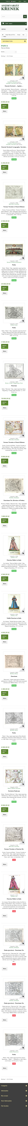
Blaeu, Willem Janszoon (14, 788)
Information (7, 41)
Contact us (8, 1)
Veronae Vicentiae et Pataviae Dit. (14, 849)
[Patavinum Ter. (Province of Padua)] (14, 485)
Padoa (14, 327)
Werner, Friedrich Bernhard (14, 262)
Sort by (2, 51)
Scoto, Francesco (14, 1052)
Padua (14, 265)
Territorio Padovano (14, 791)
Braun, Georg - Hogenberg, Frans (14, 383)
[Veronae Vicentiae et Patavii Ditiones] (14, 192)
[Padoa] (14, 313)
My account (4, 1096)
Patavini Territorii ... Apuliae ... (14, 86)
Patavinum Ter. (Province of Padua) (14, 500)
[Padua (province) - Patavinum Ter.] (14, 935)
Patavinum (14, 676)
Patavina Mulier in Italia (14, 560)
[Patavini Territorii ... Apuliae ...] (14, 70)
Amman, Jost (14, 557)
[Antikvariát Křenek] (14, 7)
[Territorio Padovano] (14, 776)
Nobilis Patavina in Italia (14, 618)
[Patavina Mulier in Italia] (14, 545)
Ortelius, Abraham (12, 82)
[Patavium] (14, 371)
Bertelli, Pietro (14, 730)
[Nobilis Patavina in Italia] (14, 603)
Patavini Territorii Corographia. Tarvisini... (14, 147)
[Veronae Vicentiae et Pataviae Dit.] (14, 834)
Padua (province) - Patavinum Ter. (14, 950)
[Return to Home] (2, 35)
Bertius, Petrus (14, 673)
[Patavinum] (14, 661)
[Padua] (14, 250)
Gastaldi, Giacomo (11, 83)
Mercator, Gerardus (14, 204)
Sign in (25, 1)
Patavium (14, 385)
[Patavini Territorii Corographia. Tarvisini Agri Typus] (14, 131)
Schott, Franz (14, 325)
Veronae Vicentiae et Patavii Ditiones (14, 206)
